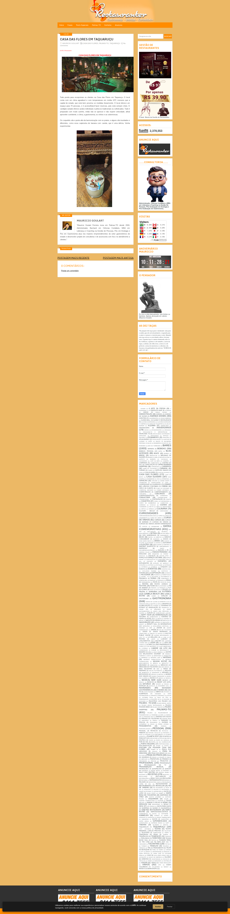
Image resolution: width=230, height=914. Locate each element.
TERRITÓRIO (157, 838)
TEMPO (166, 832)
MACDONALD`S (164, 650)
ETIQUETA (164, 567)
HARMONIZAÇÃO (161, 615)
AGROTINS (143, 418)
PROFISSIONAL (146, 763)
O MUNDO (160, 690)
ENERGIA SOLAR (144, 552)
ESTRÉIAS (144, 567)
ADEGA (145, 412)
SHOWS (155, 808)
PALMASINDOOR (163, 712)
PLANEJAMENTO (158, 734)
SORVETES (151, 817)
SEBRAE (149, 802)
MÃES (150, 652)
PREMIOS (165, 759)
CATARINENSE (150, 479)
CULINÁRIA (162, 509)
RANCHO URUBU (164, 772)
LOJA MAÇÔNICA (151, 646)
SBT (143, 802)
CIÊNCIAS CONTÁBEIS (150, 486)
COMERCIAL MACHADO (146, 490)
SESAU (166, 804)
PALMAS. (150, 712)
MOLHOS (168, 670)
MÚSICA (161, 678)
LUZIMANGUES (143, 650)
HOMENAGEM (154, 616)
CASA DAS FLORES (90, 43)
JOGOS (144, 631)
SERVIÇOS (143, 804)
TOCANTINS (153, 844)
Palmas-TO (96, 25)
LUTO (165, 648)
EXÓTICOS (164, 571)
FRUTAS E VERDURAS (148, 592)
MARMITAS (144, 657)
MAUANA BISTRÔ (160, 661)
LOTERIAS (145, 648)
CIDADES (167, 484)
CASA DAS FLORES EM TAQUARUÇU (86, 39)
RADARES (166, 770)
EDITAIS (158, 542)
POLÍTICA (142, 740)
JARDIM (153, 629)
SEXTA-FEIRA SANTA (164, 806)
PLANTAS (166, 736)
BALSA (149, 443)
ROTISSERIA (165, 789)
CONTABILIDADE (162, 497)
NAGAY (159, 682)
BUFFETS (142, 459)
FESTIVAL (143, 586)
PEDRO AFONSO (163, 724)
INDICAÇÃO (166, 622)
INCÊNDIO (157, 622)
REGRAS (166, 780)
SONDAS (156, 815)
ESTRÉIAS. (154, 567)
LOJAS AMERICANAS (165, 646)
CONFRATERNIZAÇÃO (146, 495)
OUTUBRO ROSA (147, 697)
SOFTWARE (164, 813)
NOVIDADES (145, 688)
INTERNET (142, 628)
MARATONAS (157, 655)
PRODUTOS (164, 761)
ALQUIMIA (151, 425)
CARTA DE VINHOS (161, 470)
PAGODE (166, 699)
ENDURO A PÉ (163, 550)
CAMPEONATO (155, 463)
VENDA (150, 861)
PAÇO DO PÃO (162, 697)
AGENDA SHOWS (158, 416)
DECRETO (164, 531)
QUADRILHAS (156, 768)
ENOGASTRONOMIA (160, 552)
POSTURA (143, 747)
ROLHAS (156, 789)
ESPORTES (162, 561)
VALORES (167, 857)
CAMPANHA (143, 463)
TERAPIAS (168, 836)
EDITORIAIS (167, 542)
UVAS (149, 855)
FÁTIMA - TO (145, 576)
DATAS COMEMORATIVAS (155, 527)
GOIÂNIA (155, 605)
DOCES (165, 539)
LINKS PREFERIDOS (162, 644)
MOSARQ (165, 672)
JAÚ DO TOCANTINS (165, 629)
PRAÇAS (154, 751)
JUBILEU (152, 633)
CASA (140, 472)
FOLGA (158, 589)
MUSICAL (168, 678)
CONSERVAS (164, 495)
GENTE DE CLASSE (152, 601)
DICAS (141, 537)
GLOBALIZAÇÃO (144, 605)
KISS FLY (142, 637)
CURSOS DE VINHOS (160, 522)
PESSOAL (158, 728)
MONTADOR (155, 672)
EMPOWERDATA (164, 546)
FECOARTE (155, 576)
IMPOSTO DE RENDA (153, 620)
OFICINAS (166, 692)
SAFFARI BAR (158, 791)
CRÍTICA (143, 509)
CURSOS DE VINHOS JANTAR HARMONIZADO (155, 524)
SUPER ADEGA (144, 821)
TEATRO (158, 829)
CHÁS (166, 482)
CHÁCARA (154, 480)
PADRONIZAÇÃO (144, 699)
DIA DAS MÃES (165, 533)
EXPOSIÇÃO (156, 573)
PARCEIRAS (145, 720)
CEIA (158, 479)
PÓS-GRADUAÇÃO (145, 745)
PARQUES (164, 720)
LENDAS (141, 644)
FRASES (165, 589)
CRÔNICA (151, 509)
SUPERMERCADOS (160, 821)
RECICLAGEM (143, 776)
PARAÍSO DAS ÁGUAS (163, 716)
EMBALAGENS (157, 544)
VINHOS (146, 865)
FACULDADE (145, 575)
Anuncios (118, 25)
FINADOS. (154, 587)
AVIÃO (150, 441)
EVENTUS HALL (166, 569)
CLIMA (158, 488)
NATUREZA (147, 684)
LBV (160, 642)
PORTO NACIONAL (148, 744)
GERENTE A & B (164, 601)
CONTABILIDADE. (144, 499)
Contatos (107, 25)
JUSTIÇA (160, 633)
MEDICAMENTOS (144, 663)
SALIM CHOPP (151, 793)
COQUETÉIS (145, 501)
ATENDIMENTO (153, 437)
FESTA (155, 582)
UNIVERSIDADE (156, 851)
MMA (158, 669)
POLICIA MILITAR (164, 738)
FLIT (169, 587)
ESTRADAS (168, 565)
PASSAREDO (153, 722)
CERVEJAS (143, 481)
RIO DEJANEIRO (158, 787)
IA (154, 618)
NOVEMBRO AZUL (163, 686)
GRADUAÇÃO (153, 607)
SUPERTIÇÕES (143, 823)
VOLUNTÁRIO (156, 867)
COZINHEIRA (143, 506)
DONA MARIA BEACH (145, 541)
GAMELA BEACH (152, 594)
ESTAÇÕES (142, 565)
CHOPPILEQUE (144, 484)
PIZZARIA (148, 734)
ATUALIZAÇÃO (156, 439)
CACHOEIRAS (143, 461)
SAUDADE (160, 800)
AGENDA (159, 414)
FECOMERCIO (165, 576)
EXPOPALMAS (144, 573)
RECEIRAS (142, 774)
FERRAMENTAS (145, 582)
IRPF (150, 628)
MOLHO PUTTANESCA (155, 670)
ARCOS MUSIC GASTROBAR (161, 433)
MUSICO (165, 680)
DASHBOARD (155, 526)
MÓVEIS (153, 674)
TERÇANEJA (145, 838)
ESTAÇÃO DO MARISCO (161, 563)
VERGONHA (157, 861)
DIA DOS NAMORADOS (147, 535)
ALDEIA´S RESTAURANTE (162, 420)
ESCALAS (142, 555)
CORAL (156, 501)
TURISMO (168, 849)
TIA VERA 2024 (159, 842)
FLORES (144, 589)
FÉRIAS (168, 580)
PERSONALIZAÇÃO (144, 728)
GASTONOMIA (144, 598)
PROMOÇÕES (144, 768)
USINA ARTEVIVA (144, 853)
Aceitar (158, 907)
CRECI (158, 506)
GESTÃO (153, 604)
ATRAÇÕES (166, 437)
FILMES (152, 586)
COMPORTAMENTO (161, 492)
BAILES (158, 441)
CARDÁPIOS (166, 466)
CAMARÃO (166, 461)
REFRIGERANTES (156, 780)
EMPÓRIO (166, 544)
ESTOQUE (159, 565)
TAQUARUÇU (115, 43)
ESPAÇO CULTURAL (155, 557)
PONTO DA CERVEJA (162, 740)
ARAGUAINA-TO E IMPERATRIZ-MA (155, 432)
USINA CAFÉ (157, 853)
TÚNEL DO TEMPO (157, 849)
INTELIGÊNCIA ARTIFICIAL (161, 626)
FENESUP (152, 580)
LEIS (166, 643)
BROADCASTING (164, 457)
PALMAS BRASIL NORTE (164, 703)
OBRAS (158, 692)
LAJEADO (164, 639)
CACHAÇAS (164, 459)
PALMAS (165, 701)
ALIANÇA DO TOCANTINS (155, 424)
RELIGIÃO (142, 782)
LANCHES (157, 641)
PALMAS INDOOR (157, 707)
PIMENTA (142, 732)
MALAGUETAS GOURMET (152, 654)
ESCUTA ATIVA (164, 555)
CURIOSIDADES (148, 513)
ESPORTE (150, 561)
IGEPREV (166, 618)
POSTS (166, 745)
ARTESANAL (142, 435)
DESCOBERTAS (143, 533)
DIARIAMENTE (164, 535)
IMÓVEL (141, 620)
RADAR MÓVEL (155, 770)
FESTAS (145, 584)
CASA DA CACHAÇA (163, 472)
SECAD (157, 802)
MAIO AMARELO (158, 652)
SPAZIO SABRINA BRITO (164, 817)
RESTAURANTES (145, 786)
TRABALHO (154, 846)
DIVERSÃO (156, 539)
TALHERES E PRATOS (160, 825)
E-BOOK (166, 541)
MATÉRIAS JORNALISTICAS (152, 659)
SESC (141, 806)
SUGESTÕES (165, 819)
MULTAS (160, 674)
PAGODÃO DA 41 (156, 699)
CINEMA (165, 486)
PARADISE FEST (149, 716)
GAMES (154, 596)
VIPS (159, 865)
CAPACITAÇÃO (150, 464)
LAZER (152, 643)
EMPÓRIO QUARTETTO (147, 546)
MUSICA (153, 678)
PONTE (151, 740)
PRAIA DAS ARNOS (158, 753)
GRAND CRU (143, 609)
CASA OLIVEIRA (150, 472)
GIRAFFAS (165, 604)
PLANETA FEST (153, 736)
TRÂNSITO (142, 848)
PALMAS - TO (145, 703)
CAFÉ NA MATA (155, 461)
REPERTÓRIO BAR (154, 782)
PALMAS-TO (104, 43)
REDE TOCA (155, 778)
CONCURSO (142, 493)
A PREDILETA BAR (155, 410)
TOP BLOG (168, 844)
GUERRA (141, 613)
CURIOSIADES (164, 511)
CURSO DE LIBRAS (156, 518)
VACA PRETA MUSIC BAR (161, 855)
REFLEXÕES (167, 778)
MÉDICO (155, 663)
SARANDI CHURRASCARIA (147, 800)
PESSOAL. (142, 731)
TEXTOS (153, 840)
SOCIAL (154, 813)
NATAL (169, 682)
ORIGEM (153, 695)
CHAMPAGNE (143, 482)
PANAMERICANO (144, 715)
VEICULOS (166, 859)
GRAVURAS (157, 609)
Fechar (169, 907)
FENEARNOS (165, 578)
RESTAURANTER (162, 784)
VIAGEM (144, 863)
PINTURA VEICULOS (154, 732)
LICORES (149, 644)
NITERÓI (158, 684)
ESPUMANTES (144, 563)
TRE (149, 848)
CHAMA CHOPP (164, 480)
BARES (167, 445)
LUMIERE (154, 648)
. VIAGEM (142, 408)
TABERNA (142, 825)
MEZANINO (143, 665)
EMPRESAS (143, 548)
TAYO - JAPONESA (145, 829)
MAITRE (168, 652)
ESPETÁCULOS (150, 559)
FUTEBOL (166, 591)
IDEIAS (160, 618)
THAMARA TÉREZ (165, 840)
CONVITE (168, 499)
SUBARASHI (145, 819)
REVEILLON (160, 786)
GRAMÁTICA (165, 607)
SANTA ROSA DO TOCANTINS (155, 794)
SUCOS (154, 819)
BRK (156, 457)
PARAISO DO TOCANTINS (150, 718)
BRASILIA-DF (153, 455)
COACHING (166, 488)
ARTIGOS (165, 435)
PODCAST (142, 738)
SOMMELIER (144, 815)
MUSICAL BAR (149, 680)
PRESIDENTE (143, 761)
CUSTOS (144, 526)
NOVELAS (152, 686)
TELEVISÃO (145, 832)
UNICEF (148, 851)
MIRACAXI (164, 665)
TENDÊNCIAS (143, 836)
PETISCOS (154, 731)
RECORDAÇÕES (144, 778)
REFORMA (144, 780)
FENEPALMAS (143, 580)
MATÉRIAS (167, 657)
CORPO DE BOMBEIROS (147, 503)
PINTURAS (166, 732)
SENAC (165, 802)
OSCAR (169, 695)
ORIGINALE (161, 695)
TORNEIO (144, 846)
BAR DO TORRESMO (154, 445)
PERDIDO (163, 726)
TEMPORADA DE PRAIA (148, 834)
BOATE (156, 453)
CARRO (150, 470)
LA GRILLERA (153, 637)
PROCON (153, 761)
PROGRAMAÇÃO (165, 763)
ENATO (162, 548)
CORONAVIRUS (164, 501)
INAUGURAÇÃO (145, 622)
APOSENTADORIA (156, 430)
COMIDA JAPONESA (163, 490)
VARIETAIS (145, 859)
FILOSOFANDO (162, 586)
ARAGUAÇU (167, 430)
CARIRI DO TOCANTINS (150, 468)
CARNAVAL (164, 468)
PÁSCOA (142, 722)
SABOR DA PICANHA (145, 791)
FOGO (151, 589)
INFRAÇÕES (146, 626)
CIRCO (141, 488)
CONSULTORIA (144, 497)
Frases (69, 25)
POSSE (158, 745)
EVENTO (142, 569)
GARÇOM (164, 596)
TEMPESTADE (157, 832)
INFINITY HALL (152, 624)
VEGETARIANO (156, 859)
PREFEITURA (154, 759)
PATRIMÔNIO (143, 724)
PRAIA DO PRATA (154, 755)
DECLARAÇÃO (151, 531)
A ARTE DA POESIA (157, 408)
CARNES (142, 470)
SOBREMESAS (143, 813)
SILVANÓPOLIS (166, 808)
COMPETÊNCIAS (145, 492)
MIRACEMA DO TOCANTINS (148, 667)
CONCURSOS (160, 494)
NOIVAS (166, 684)
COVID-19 (152, 505)
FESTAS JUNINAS (161, 584)
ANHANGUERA (144, 428)
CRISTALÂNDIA (166, 506)
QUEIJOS (168, 768)
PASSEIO (165, 722)
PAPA (162, 715)
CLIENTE (150, 488)
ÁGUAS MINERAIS (166, 418)
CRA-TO (151, 506)
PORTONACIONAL (164, 744)
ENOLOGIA (143, 554)
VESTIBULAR (167, 861)
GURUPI (150, 613)
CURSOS (158, 520)
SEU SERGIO (151, 806)
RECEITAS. (166, 774)
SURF (167, 823)
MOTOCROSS (143, 674)
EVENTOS (152, 569)
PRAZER (161, 757)
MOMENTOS (145, 672)
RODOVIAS (147, 789)
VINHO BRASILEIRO (165, 862)
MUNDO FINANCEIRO (158, 676)
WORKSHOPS (152, 868)
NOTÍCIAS (142, 686)
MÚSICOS (150, 682)
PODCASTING (153, 738)
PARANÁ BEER (166, 718)
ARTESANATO (155, 435)
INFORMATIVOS (166, 624)
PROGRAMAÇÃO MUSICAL (151, 767)
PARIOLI (155, 720)
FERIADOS (161, 580)
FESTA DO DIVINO (165, 582)
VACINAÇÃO (142, 857)
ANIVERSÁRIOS (164, 428)
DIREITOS (159, 537)
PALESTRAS (153, 701)
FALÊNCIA (157, 574)
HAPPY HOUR (146, 615)
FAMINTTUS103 (166, 574)
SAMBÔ (161, 793)
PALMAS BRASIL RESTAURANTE (152, 705)
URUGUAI (166, 851)
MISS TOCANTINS (145, 669)
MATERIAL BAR (155, 657)
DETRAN (153, 533)
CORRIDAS (142, 505)
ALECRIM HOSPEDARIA (148, 422)
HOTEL (149, 618)
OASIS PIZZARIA (149, 692)
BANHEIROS (157, 443)
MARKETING (167, 655)
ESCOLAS (152, 555)
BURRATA (153, 459)
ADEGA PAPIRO (161, 412)
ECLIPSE (141, 542)
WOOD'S (142, 868)
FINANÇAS (162, 587)
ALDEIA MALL (146, 420)
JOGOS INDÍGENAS (160, 631)
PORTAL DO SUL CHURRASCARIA (161, 742)
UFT (142, 851)
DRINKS (157, 541)
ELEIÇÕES (145, 544)
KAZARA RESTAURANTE (161, 635)
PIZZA (141, 734)
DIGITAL (150, 537)
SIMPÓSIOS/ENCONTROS (159, 811)
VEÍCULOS (142, 861)
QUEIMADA (145, 770)
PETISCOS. (165, 731)
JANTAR (159, 628)
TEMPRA (165, 834)
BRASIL (142, 455)
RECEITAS (152, 774)
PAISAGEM (142, 701)
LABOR (153, 639)
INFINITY (141, 624)
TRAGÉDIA (166, 846)
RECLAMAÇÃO (161, 776)
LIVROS (141, 646)
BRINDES (150, 457)
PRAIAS (154, 757)
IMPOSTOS (166, 620)
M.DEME (153, 650)
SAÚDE (168, 800)
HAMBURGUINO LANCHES (163, 613)
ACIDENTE (168, 410)
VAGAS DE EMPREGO (155, 857)
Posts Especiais (82, 25)
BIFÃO (160, 451)
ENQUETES (155, 554)
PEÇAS (152, 724)
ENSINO (166, 554)
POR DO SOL (143, 742)
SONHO (166, 815)
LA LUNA (163, 637)
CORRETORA (164, 503)
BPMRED (166, 453)
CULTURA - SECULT (147, 511)
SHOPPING (145, 808)
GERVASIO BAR (143, 604)
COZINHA (163, 505)
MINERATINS (154, 665)
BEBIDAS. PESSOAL (146, 451)
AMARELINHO (165, 425)
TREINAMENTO (158, 848)
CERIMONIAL (165, 479)
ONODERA (158, 693)
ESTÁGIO (151, 565)
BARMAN (151, 448)
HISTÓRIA (142, 616)
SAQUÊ (166, 799)
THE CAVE (146, 842)
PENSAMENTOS (145, 726)
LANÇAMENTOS (144, 641)
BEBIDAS (161, 449)
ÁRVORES (142, 437)
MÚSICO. (141, 682)
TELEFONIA (167, 831)
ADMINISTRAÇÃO (145, 414)
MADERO (142, 652)
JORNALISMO (143, 633)
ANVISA (146, 430)
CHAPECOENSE (156, 482)
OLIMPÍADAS (143, 693)
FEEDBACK (143, 578)
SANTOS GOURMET (155, 797)
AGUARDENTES (153, 418)
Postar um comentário (70, 271)
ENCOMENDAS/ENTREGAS (147, 550)
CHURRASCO (157, 484)
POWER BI (154, 749)
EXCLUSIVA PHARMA (149, 571)
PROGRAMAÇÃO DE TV (155, 765)
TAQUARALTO (144, 827)
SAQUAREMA (153, 799)
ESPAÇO (142, 557)
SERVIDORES (156, 804)
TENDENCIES (156, 836)
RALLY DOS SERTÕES (147, 772)
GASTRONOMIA (161, 598)
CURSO (160, 515)
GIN (159, 604)
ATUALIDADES (144, 439)
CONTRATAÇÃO (157, 499)
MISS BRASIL (165, 667)
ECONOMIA (150, 542)
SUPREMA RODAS (156, 823)
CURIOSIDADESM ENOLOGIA (147, 515)
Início (61, 25)
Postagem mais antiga (118, 258)
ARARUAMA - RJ (144, 433)
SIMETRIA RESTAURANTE (151, 810)
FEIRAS (153, 578)
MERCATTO (165, 663)
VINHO (153, 862)
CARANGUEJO (155, 466)
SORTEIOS (142, 817)
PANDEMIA (155, 715)
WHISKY (166, 867)
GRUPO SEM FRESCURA (161, 611)
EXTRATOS (168, 573)
